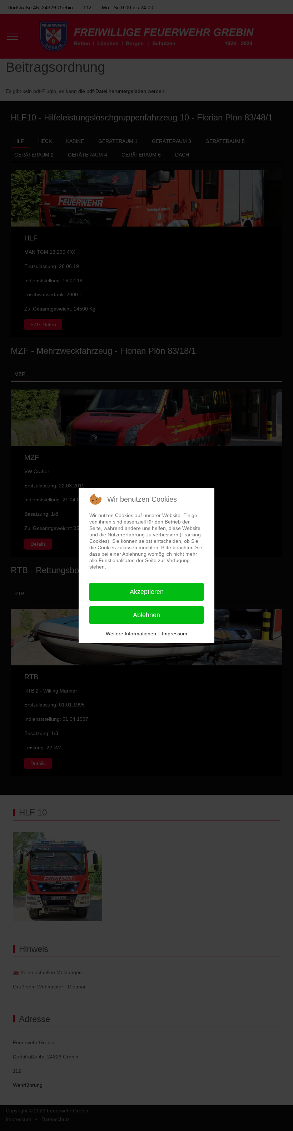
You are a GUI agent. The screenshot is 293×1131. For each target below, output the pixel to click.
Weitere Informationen (131, 633)
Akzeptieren (147, 591)
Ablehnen (146, 615)
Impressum (174, 633)
